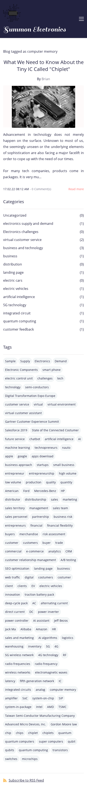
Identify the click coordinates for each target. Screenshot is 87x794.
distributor (12, 499)
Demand (61, 361)
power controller (17, 621)
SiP (61, 698)
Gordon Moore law (64, 724)
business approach (18, 465)
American (12, 491)
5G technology (14, 305)
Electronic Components (21, 370)
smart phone (51, 370)
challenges (45, 378)
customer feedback (18, 329)
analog (40, 690)
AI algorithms (47, 638)
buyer (46, 543)
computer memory (63, 690)
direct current (15, 612)
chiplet (33, 733)
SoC (25, 698)
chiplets (48, 733)
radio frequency (46, 664)
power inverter (48, 612)
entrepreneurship (41, 473)
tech (60, 378)
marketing (70, 499)
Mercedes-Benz (45, 491)
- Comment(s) (40, 189)
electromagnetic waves (51, 672)
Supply (25, 361)
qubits (9, 750)
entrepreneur (14, 473)
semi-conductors (37, 387)
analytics (54, 551)
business (10, 256)
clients (22, 586)
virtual (38, 404)
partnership (40, 517)
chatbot (34, 439)
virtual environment (62, 404)
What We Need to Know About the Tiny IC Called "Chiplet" (44, 65)
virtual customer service (22, 239)
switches (11, 759)
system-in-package (18, 707)
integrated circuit (17, 313)
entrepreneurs (15, 525)
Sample (10, 361)
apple (9, 456)
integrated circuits (18, 690)
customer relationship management (30, 560)
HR (54, 629)
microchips (30, 759)
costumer (64, 577)
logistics (67, 638)
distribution (12, 264)
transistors (60, 750)
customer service (17, 404)
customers (30, 543)
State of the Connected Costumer (55, 430)
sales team (60, 508)
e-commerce (35, 551)
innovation (12, 594)
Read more (76, 189)
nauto (66, 448)
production (33, 482)
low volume (13, 482)
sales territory (15, 508)
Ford (26, 491)
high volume (67, 473)
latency (10, 681)
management (38, 508)
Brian (46, 79)
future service (15, 439)
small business (63, 465)
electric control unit (19, 378)
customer (11, 543)
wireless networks (17, 672)
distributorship (35, 499)
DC (31, 612)
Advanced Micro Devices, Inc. (25, 724)
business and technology (23, 248)
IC (60, 681)
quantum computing (19, 321)
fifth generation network (37, 681)
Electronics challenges (20, 231)
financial (36, 525)
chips (19, 733)
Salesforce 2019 (16, 430)
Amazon (41, 629)
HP (63, 491)
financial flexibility (60, 525)
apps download (42, 456)
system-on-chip (43, 698)
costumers (45, 577)
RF (64, 655)
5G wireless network (19, 655)
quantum (64, 733)
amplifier (11, 698)
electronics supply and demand (28, 223)
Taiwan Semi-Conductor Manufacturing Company (40, 716)
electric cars (12, 280)
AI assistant (41, 621)
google (22, 456)
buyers (10, 534)
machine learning (17, 448)
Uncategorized (14, 215)
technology (12, 387)
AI (79, 439)
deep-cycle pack (16, 603)
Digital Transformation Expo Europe (30, 396)
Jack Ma (10, 629)
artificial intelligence (19, 296)
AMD (50, 707)
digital (29, 577)
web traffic (12, 577)
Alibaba (25, 629)
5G (48, 646)
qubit (71, 741)
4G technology (48, 655)
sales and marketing (19, 638)
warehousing (14, 646)
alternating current (54, 603)
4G (56, 646)
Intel (39, 707)
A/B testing (68, 560)
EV (33, 586)
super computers (51, 741)
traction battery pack (39, 594)
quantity (66, 482)
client (9, 586)
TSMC (62, 707)
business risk (63, 517)
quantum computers (19, 741)
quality (51, 482)
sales (54, 499)
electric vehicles (15, 288)
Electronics (42, 361)
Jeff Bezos (61, 621)
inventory (34, 646)
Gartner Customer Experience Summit (32, 422)
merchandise (28, 534)
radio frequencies (17, 664)
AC (34, 603)
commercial (13, 551)
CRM (68, 551)
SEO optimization (17, 568)
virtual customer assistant (23, 413)
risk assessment (54, 534)
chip (8, 733)
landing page (13, 272)
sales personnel (16, 517)
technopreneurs (46, 448)
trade (59, 543)
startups (43, 465)
